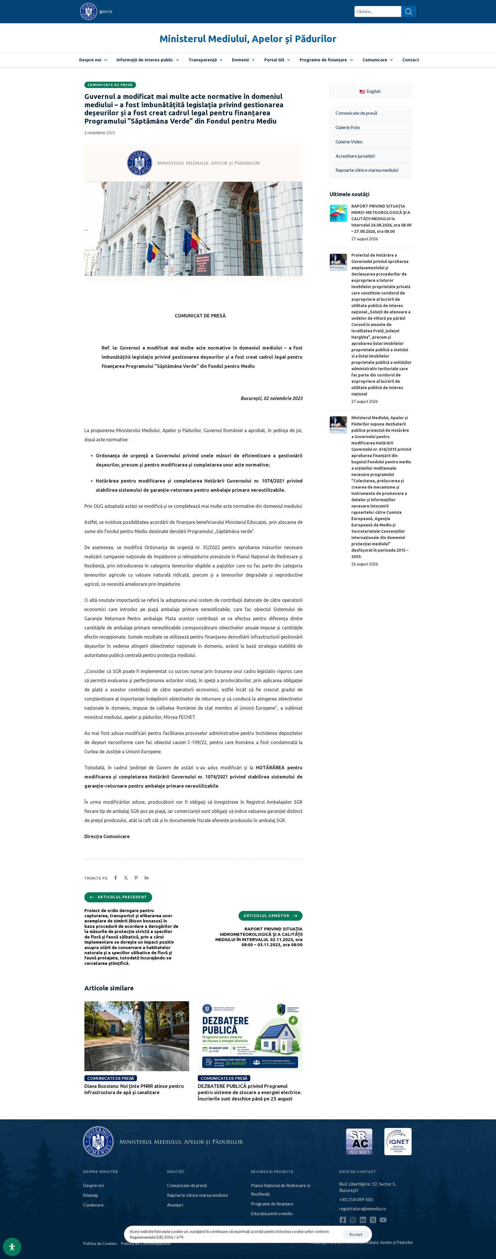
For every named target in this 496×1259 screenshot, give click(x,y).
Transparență (203, 60)
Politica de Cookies (100, 1243)
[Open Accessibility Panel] (12, 1247)
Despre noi (90, 60)
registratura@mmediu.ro (362, 1208)
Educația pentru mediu (271, 1213)
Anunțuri (175, 1204)
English (373, 91)
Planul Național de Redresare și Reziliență (280, 1189)
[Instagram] (352, 1219)
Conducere (93, 1204)
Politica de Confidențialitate (145, 1243)
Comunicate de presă (110, 85)
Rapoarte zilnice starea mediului (197, 1195)
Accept (356, 1234)
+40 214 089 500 (356, 1199)
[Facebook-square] (342, 1219)
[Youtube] (383, 1219)
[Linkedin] (363, 1219)
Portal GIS (274, 60)
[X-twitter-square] (373, 1219)
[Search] (408, 11)
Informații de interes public (145, 60)
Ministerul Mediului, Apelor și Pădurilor (248, 38)
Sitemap (90, 1195)
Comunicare (375, 60)
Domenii (240, 60)
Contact (410, 60)
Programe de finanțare (323, 60)
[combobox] (377, 11)
